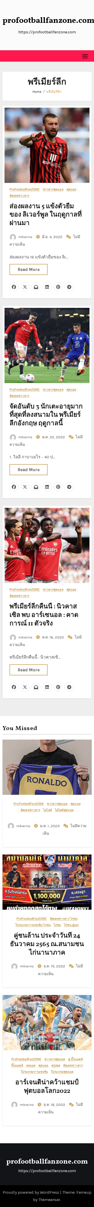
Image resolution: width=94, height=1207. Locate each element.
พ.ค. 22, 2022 (54, 437)
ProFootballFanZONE (25, 189)
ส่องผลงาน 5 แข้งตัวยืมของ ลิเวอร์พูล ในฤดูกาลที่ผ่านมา (46, 215)
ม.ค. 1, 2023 (50, 826)
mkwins (25, 237)
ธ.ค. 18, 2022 (55, 1104)
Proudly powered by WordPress (31, 1192)
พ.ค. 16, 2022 (53, 637)
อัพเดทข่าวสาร (19, 195)
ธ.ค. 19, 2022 (55, 966)
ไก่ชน (57, 925)
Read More (29, 269)
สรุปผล (55, 1065)
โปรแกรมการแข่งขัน (34, 1072)
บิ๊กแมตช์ (17, 1065)
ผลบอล (31, 1065)
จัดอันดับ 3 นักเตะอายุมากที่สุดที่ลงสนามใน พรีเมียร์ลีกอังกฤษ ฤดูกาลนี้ (46, 415)
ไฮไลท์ (47, 810)
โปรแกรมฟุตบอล (62, 1072)
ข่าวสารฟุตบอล (53, 189)
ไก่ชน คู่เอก (71, 925)
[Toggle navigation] (85, 56)
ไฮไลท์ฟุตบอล (64, 810)
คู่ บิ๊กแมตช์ (75, 1059)
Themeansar (49, 1199)
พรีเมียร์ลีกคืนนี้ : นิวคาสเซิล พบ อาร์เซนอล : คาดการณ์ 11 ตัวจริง (44, 615)
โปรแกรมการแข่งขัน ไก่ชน (33, 925)
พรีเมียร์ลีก (53, 92)
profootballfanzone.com (47, 1162)
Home (37, 92)
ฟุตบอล (71, 189)
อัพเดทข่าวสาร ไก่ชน (64, 918)
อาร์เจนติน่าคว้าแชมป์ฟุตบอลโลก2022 (47, 1087)
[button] (7, 56)
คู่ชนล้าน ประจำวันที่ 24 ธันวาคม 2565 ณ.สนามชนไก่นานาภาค (47, 944)
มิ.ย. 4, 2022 (52, 237)
